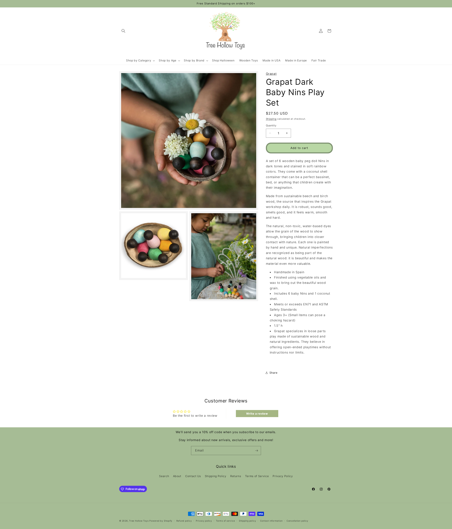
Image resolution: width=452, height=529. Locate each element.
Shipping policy (247, 520)
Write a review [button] (257, 413)
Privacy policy (204, 520)
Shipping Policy (215, 476)
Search (164, 476)
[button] (123, 31)
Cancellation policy (297, 520)
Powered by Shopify (160, 520)
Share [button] (273, 372)
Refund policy (184, 520)
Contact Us (193, 476)
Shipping (271, 118)
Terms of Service (257, 476)
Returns (235, 476)
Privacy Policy (283, 476)
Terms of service (225, 520)
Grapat (271, 74)
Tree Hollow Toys (138, 520)
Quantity (271, 125)
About (177, 476)
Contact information (271, 520)
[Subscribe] (256, 450)
